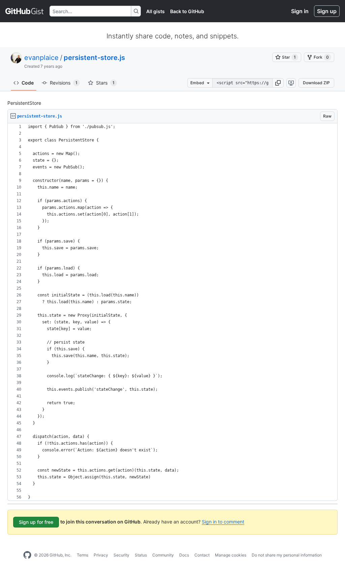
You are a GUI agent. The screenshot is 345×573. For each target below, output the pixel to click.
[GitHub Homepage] (27, 555)
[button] (278, 83)
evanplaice (41, 58)
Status (141, 555)
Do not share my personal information (287, 555)
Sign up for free (36, 522)
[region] (172, 312)
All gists (155, 11)
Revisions (63, 83)
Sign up (327, 11)
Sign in (300, 11)
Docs (184, 555)
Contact (202, 555)
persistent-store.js (94, 58)
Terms (82, 555)
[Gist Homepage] (24, 11)
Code (28, 83)
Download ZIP (316, 82)
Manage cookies (230, 555)
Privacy (101, 555)
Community (163, 555)
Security (121, 555)
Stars (105, 83)
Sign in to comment (223, 521)
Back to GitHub (187, 11)
